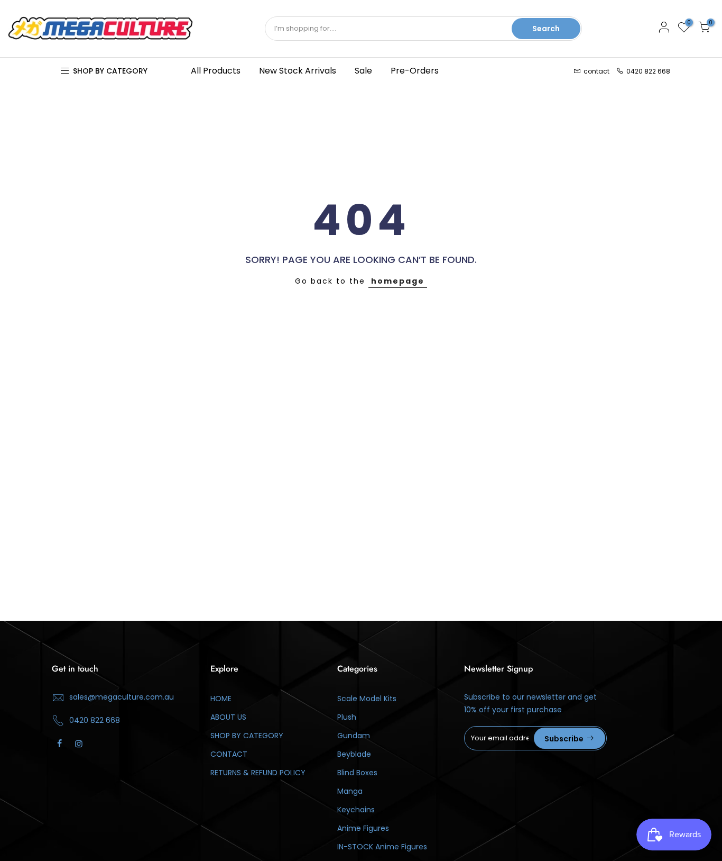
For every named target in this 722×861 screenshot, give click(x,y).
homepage (397, 281)
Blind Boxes (357, 772)
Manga (350, 791)
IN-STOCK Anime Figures (382, 846)
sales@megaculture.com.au (121, 697)
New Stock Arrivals (297, 71)
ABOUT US (228, 717)
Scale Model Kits (366, 698)
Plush (346, 717)
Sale (363, 71)
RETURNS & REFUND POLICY (258, 772)
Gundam (353, 735)
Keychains (356, 809)
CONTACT (228, 754)
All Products (215, 71)
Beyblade (354, 754)
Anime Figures (363, 828)
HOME (221, 698)
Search (546, 28)
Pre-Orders (415, 71)
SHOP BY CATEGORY (246, 735)
